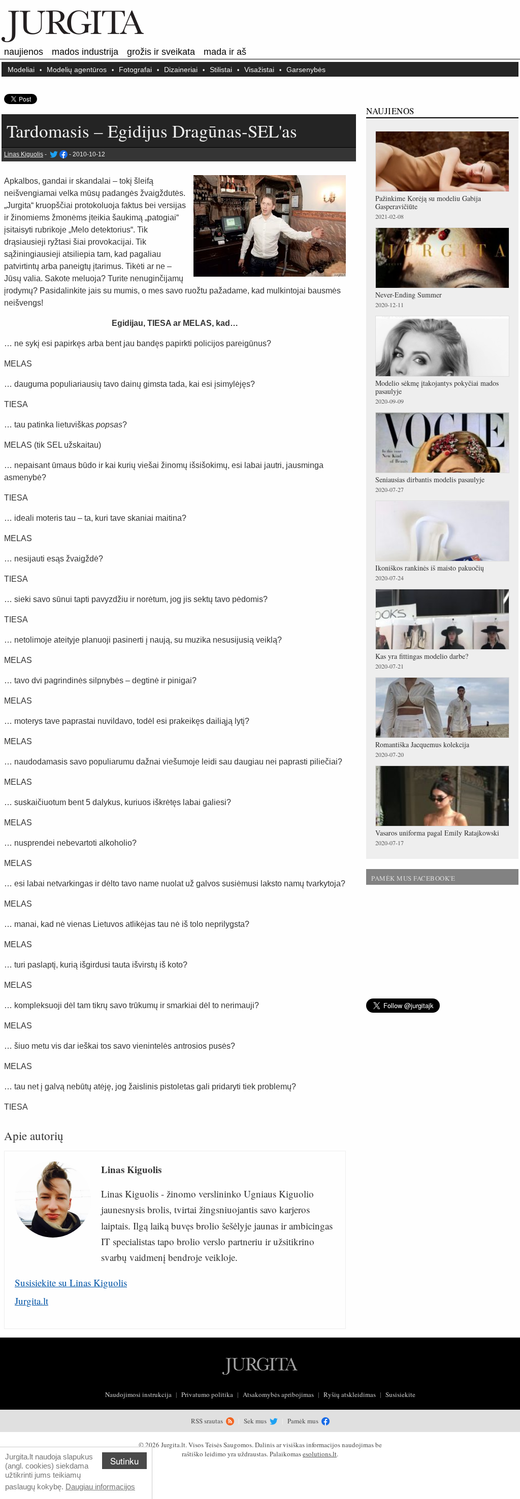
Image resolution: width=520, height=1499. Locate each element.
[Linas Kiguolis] (53, 154)
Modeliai (21, 69)
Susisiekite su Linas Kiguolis (71, 1282)
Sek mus (256, 1420)
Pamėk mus (303, 1420)
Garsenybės (306, 69)
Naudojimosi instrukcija (138, 1394)
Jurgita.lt (31, 1300)
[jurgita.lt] (73, 40)
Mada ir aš (225, 52)
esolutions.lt (320, 1453)
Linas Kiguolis (23, 154)
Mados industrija (85, 52)
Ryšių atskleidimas (349, 1394)
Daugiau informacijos (100, 1486)
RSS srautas (207, 1420)
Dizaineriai (181, 69)
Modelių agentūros (77, 69)
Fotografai (135, 69)
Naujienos (23, 52)
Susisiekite (400, 1394)
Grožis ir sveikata (161, 52)
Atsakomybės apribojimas (278, 1394)
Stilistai (221, 69)
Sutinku (124, 1460)
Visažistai (259, 69)
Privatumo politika (207, 1394)
